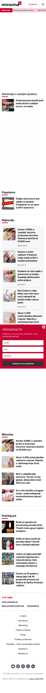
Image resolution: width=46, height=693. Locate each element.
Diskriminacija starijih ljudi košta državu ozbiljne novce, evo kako (29, 103)
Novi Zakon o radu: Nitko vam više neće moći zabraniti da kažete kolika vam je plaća (28, 296)
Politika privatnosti (23, 639)
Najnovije (8, 220)
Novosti (22, 265)
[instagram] (18, 666)
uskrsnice (33, 606)
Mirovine (22, 246)
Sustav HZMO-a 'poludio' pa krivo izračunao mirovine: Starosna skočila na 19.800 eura (28, 235)
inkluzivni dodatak (13, 606)
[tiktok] (23, 666)
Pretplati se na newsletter (23, 363)
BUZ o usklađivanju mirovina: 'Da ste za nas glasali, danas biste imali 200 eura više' (28, 478)
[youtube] (13, 666)
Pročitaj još (9, 515)
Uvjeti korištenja (23, 630)
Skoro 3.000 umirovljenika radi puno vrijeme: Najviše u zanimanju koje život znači (30, 319)
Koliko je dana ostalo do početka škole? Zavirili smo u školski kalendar (28, 541)
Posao (23, 634)
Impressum (23, 620)
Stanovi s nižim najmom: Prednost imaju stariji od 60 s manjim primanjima (28, 256)
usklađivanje (10, 602)
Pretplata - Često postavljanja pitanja (23, 644)
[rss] (33, 666)
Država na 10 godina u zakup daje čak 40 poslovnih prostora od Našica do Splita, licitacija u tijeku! (29, 579)
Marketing (23, 625)
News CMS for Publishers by (23, 679)
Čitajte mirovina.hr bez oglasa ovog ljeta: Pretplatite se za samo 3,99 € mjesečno (28, 203)
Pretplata (33, 4)
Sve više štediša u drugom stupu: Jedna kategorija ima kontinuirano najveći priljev (29, 495)
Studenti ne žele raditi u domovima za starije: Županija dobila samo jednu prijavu (30, 275)
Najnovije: (6, 10)
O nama (23, 616)
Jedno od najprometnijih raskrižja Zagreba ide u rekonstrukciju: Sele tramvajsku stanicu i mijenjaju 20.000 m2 (28, 560)
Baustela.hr (23, 653)
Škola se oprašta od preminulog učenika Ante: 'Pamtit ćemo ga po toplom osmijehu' (30, 526)
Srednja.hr (23, 649)
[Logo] (11, 4)
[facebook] (28, 666)
